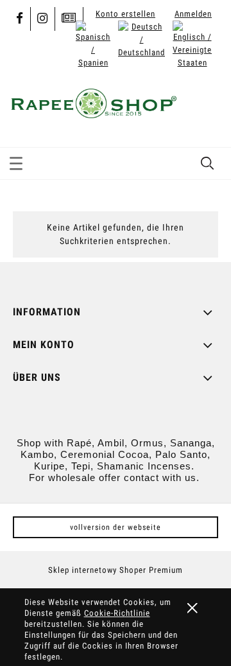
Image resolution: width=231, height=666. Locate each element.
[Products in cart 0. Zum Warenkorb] (207, 105)
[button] (16, 161)
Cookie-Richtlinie (117, 613)
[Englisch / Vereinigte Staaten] (192, 44)
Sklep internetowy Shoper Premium (115, 570)
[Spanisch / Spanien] (93, 44)
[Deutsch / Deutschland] (141, 39)
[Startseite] (93, 102)
